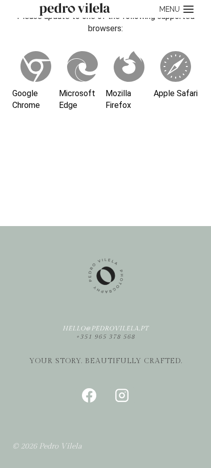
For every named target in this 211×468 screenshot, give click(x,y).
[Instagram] (122, 395)
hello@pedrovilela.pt (105, 328)
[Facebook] (89, 395)
